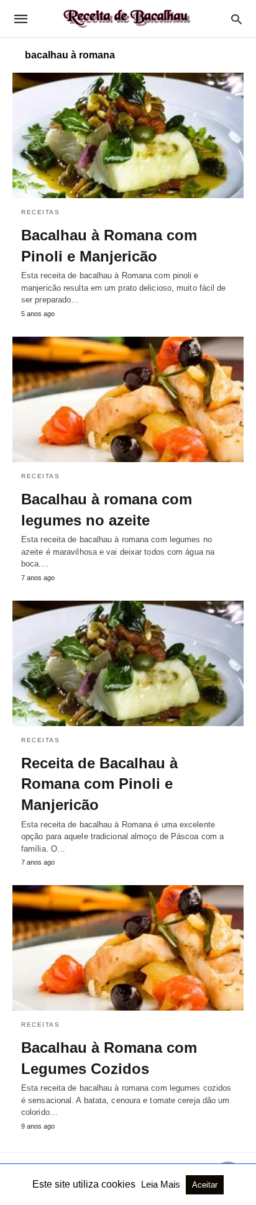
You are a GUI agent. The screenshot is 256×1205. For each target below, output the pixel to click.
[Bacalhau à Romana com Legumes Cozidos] (128, 948)
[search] (236, 19)
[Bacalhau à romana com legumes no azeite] (128, 399)
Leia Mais (162, 1184)
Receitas (40, 212)
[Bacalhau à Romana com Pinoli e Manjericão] (128, 135)
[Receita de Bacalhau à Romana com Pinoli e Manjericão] (128, 663)
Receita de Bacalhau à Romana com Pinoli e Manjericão (99, 784)
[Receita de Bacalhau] (127, 18)
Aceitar (204, 1184)
